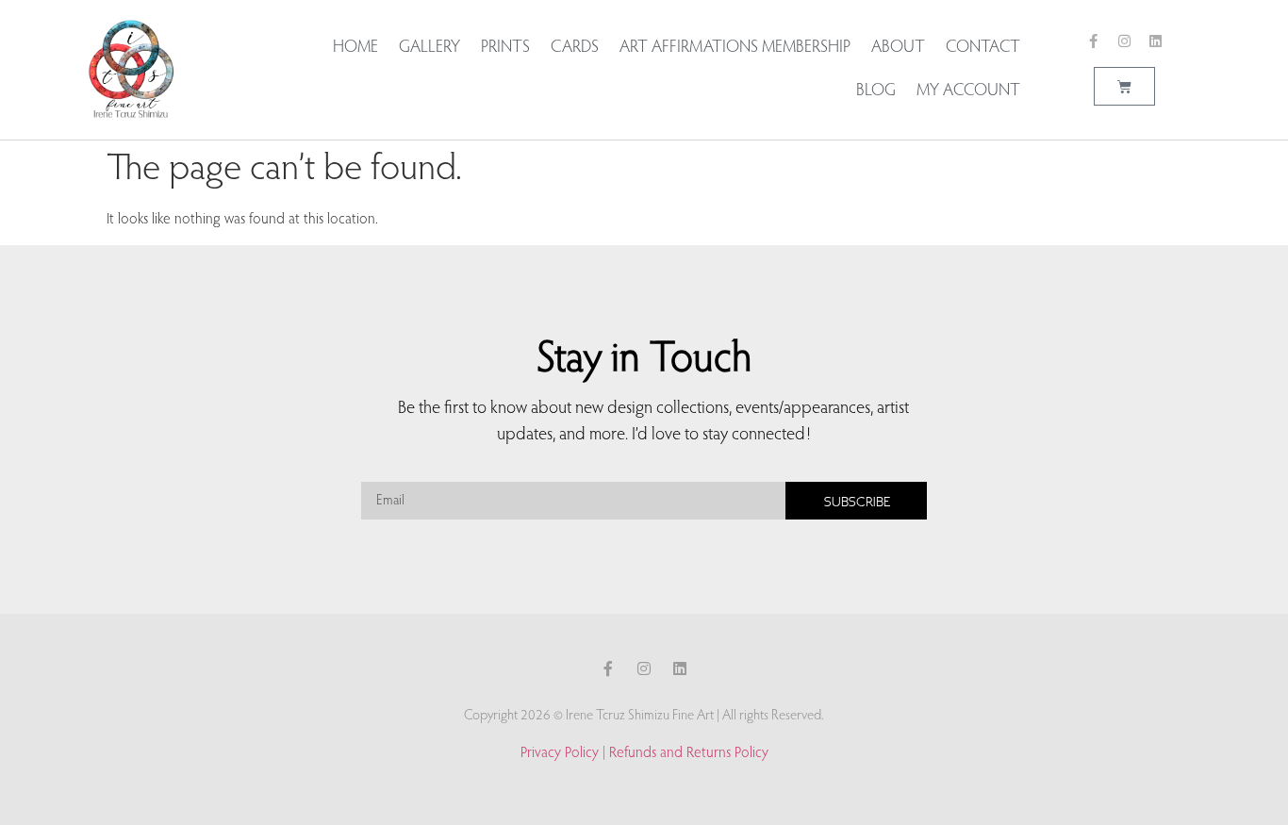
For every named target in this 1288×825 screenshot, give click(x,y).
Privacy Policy (559, 753)
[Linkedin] (1155, 41)
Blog (876, 91)
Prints (505, 48)
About (898, 48)
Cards (575, 48)
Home (355, 48)
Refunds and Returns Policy (688, 753)
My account (968, 91)
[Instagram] (1124, 41)
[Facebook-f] (1093, 41)
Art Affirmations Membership (734, 48)
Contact (983, 48)
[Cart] (1124, 86)
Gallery (429, 48)
